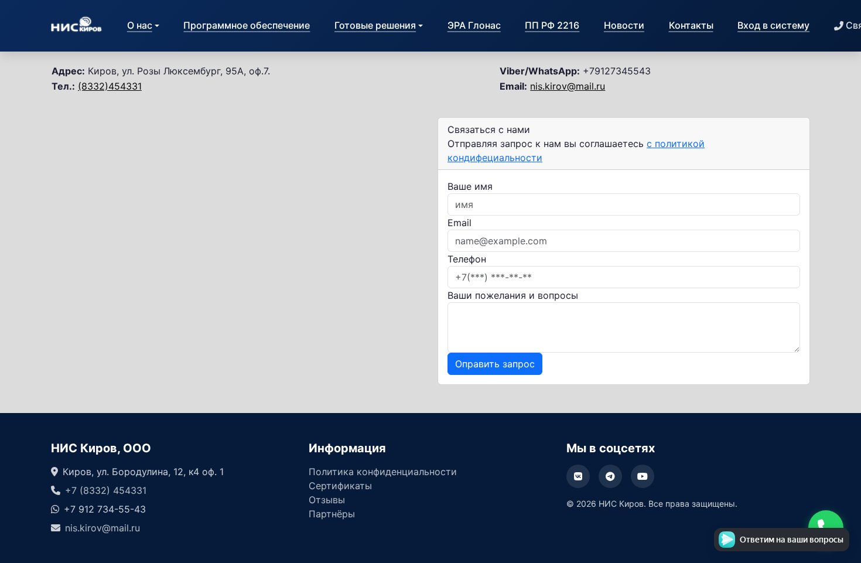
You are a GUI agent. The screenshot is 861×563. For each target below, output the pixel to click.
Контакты (691, 25)
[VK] (578, 476)
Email (459, 222)
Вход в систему (773, 25)
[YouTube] (642, 476)
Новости (624, 25)
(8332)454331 (110, 86)
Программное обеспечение (246, 25)
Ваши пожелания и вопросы (512, 295)
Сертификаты (340, 486)
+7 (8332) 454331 (105, 490)
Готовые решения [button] (375, 25)
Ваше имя (470, 186)
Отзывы (327, 500)
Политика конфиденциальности (383, 471)
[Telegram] (610, 476)
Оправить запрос (495, 364)
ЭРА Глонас (474, 25)
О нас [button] (139, 25)
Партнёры (332, 514)
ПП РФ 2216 (552, 25)
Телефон (466, 259)
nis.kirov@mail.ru (567, 86)
